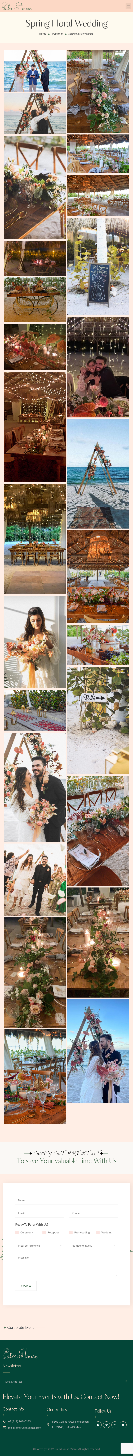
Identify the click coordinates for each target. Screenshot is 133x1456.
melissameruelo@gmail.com (24, 1427)
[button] (128, 6)
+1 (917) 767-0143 (19, 1421)
